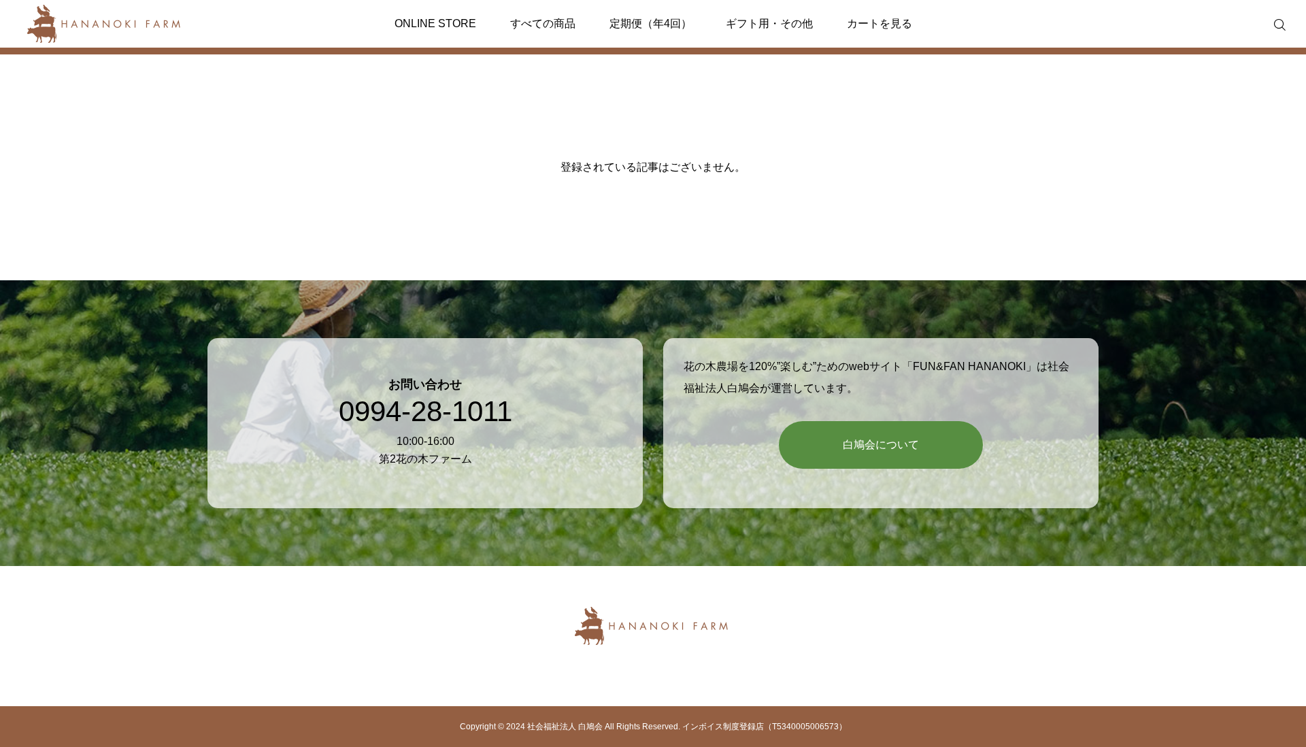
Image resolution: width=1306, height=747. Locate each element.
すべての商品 (542, 23)
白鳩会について (881, 444)
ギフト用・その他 (769, 23)
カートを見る (879, 23)
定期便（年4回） (650, 23)
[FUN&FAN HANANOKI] (105, 24)
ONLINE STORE (435, 23)
